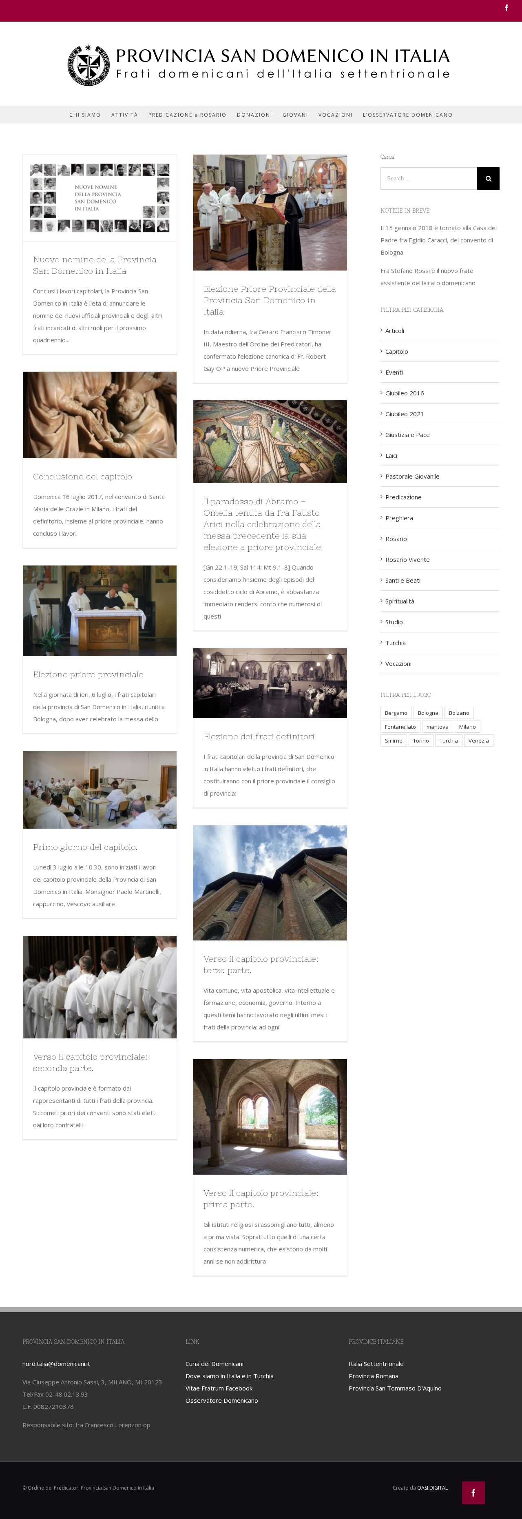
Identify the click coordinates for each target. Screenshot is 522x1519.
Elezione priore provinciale (88, 674)
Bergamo (396, 712)
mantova (438, 726)
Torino (421, 740)
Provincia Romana (373, 1376)
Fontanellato (400, 726)
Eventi (394, 372)
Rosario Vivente (407, 559)
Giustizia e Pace (407, 434)
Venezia (479, 740)
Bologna (428, 712)
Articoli (394, 330)
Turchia (395, 643)
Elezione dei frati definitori (259, 736)
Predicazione (403, 497)
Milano (467, 726)
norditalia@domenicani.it (56, 1363)
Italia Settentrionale (376, 1363)
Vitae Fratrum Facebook (219, 1388)
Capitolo (396, 351)
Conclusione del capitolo (82, 476)
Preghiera (399, 518)
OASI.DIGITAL (432, 1487)
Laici (391, 455)
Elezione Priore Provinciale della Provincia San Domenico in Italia (269, 300)
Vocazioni (398, 663)
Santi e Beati (402, 580)
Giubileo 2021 (404, 414)
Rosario (396, 538)
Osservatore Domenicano (222, 1400)
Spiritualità (399, 601)
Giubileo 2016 (404, 393)
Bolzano (459, 712)
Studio (394, 622)
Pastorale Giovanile (412, 476)
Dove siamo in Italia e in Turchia (230, 1376)
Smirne (394, 740)
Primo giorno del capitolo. (85, 847)
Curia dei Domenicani (214, 1363)
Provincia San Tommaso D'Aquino (395, 1388)
